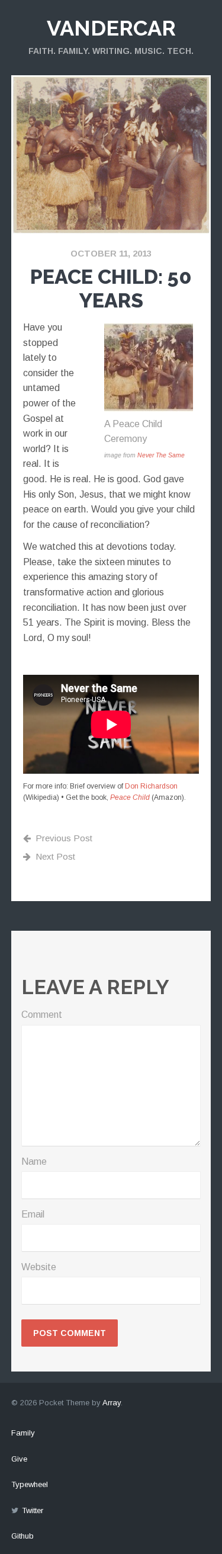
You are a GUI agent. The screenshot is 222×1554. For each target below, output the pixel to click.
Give (19, 1458)
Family (23, 1432)
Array (111, 1402)
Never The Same (161, 455)
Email (32, 1214)
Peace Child (130, 797)
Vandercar (111, 27)
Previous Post (64, 838)
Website (38, 1267)
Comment (41, 1015)
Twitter (32, 1510)
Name (34, 1161)
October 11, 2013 (111, 253)
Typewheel (29, 1484)
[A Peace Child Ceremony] (148, 408)
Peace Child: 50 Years (111, 289)
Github (22, 1535)
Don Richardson (151, 786)
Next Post (55, 856)
